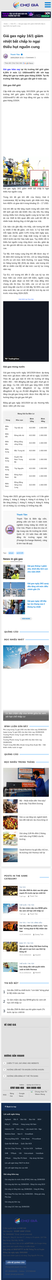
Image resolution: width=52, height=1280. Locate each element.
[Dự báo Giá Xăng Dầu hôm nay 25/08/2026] (26, 782)
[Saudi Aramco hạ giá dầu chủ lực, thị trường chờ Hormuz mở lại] (10, 855)
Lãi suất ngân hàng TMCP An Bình (17, 1163)
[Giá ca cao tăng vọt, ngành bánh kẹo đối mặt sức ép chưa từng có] (10, 822)
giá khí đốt (20, 553)
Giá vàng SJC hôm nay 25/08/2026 (17, 1207)
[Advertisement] (26, 131)
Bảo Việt (32, 1119)
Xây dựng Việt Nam (36, 1158)
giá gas (11, 553)
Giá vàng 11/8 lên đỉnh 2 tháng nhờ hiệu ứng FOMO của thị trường (32, 836)
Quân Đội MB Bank (11, 1144)
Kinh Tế (13, 24)
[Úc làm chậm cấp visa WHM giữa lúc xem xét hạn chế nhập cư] (26, 657)
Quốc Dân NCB (26, 1144)
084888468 (10, 1234)
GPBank (16, 1124)
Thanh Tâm (22, 515)
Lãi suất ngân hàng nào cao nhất (16, 1168)
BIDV (39, 1119)
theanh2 (38, 955)
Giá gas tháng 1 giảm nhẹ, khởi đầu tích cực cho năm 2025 (37, 569)
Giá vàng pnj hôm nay (12, 1202)
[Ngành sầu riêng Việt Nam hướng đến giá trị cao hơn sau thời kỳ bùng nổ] (10, 949)
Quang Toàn (39, 934)
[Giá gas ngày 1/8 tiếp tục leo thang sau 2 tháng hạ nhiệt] (14, 607)
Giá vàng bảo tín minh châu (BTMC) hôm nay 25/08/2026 (25, 1179)
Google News (22, 1094)
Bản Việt (23, 1119)
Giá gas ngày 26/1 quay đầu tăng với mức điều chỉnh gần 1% (38, 586)
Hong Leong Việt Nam (28, 1124)
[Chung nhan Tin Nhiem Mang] (40, 1093)
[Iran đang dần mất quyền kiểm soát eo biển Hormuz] (10, 968)
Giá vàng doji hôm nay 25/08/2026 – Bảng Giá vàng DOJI (25, 1184)
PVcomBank (36, 1139)
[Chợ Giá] (26, 5)
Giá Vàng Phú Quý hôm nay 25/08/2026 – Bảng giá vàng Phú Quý (25, 1195)
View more (26, 619)
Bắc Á (16, 1119)
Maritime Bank (10, 1134)
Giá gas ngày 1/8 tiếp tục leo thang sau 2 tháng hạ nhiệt (36, 604)
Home (6, 24)
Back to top (11, 1107)
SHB (6, 1153)
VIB (20, 1153)
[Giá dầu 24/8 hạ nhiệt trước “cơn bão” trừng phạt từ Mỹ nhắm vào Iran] (10, 929)
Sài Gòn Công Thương (13, 1148)
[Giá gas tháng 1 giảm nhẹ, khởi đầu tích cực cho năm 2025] (14, 572)
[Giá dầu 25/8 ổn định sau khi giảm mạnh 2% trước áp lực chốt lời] (10, 892)
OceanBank (29, 1134)
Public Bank (25, 1139)
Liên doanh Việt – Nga (33, 1129)
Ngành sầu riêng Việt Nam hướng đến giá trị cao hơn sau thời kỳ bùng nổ (33, 949)
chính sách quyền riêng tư (15, 1246)
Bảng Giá (12, 1094)
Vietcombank (28, 1153)
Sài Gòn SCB (28, 1148)
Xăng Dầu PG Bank (20, 1158)
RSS (4, 1095)
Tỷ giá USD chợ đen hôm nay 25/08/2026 (31, 730)
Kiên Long (19, 1129)
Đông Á (7, 1124)
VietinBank (39, 1153)
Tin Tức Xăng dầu (34, 922)
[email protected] (26, 1234)
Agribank (8, 1119)
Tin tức (22, 887)
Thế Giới (22, 905)
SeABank (38, 1148)
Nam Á (20, 1134)
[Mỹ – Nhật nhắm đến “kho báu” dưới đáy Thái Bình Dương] (10, 806)
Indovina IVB (9, 1129)
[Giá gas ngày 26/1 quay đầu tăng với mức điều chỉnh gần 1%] (14, 589)
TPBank (13, 1153)
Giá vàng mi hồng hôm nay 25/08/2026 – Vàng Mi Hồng (24, 1189)
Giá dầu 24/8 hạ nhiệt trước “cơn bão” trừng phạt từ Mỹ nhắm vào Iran (33, 928)
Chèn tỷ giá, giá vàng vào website (23, 1063)
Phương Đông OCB (12, 1139)
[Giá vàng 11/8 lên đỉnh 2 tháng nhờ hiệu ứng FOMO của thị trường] (10, 839)
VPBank (8, 1158)
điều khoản (31, 1246)
